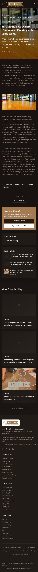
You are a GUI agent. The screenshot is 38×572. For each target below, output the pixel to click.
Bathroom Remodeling (9, 475)
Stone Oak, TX (6, 493)
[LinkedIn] (13, 449)
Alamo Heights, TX (7, 490)
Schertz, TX (5, 507)
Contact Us (5, 533)
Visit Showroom (6, 522)
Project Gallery (6, 525)
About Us (4, 519)
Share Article (20, 201)
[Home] (2, 15)
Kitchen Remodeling (8, 472)
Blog (7, 15)
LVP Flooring (6, 466)
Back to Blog (20, 196)
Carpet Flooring (7, 464)
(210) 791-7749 (20, 226)
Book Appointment (7, 538)
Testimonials (5, 527)
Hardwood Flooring (8, 458)
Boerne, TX (5, 498)
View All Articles (17, 408)
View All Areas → (7, 510)
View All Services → (8, 478)
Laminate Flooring (7, 469)
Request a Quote (7, 536)
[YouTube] (10, 449)
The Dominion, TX (7, 496)
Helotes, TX (5, 504)
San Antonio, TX (7, 487)
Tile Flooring (6, 461)
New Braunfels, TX (8, 501)
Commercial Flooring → (12, 241)
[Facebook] (3, 449)
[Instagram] (6, 449)
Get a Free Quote (19, 220)
